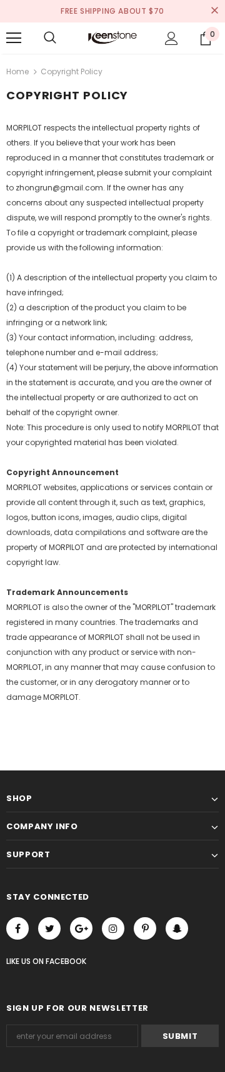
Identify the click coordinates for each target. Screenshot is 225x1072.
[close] (214, 11)
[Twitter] (49, 928)
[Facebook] (17, 928)
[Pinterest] (145, 928)
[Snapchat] (177, 928)
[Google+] (81, 928)
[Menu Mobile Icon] (13, 38)
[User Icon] (171, 38)
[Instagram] (113, 928)
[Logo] (112, 37)
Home (17, 71)
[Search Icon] (50, 38)
